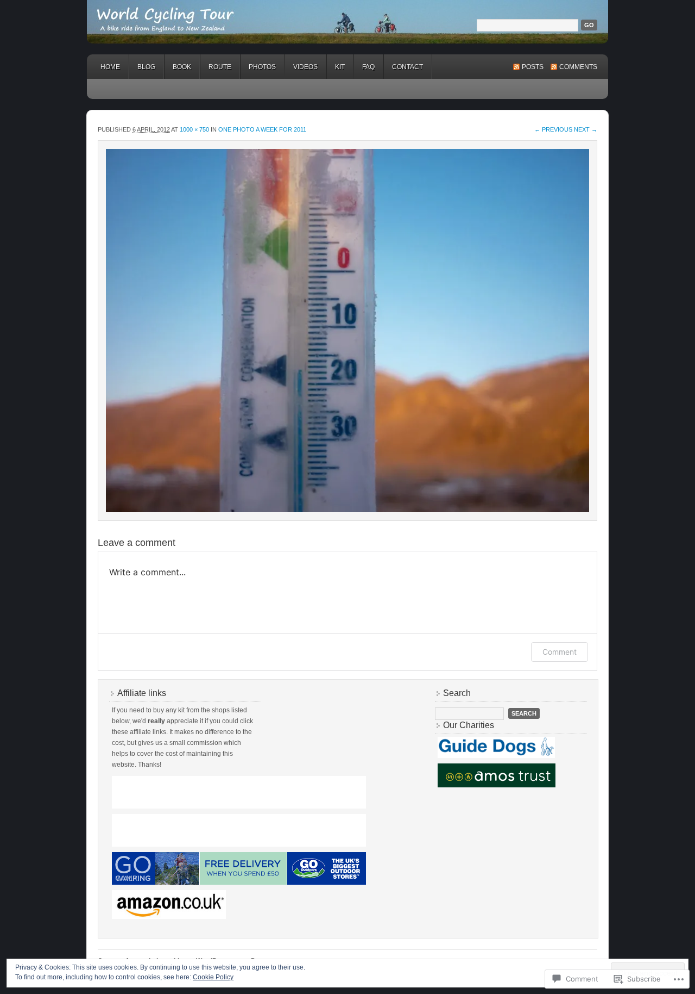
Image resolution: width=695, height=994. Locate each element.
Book (182, 67)
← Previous (553, 129)
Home (110, 67)
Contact (407, 67)
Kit (340, 67)
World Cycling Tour (347, 22)
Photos (262, 67)
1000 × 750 (194, 129)
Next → (585, 129)
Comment (559, 651)
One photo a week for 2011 (262, 129)
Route (219, 67)
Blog (146, 67)
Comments (578, 67)
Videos (305, 67)
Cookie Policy (213, 977)
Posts (533, 67)
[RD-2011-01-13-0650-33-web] (347, 330)
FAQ (368, 67)
